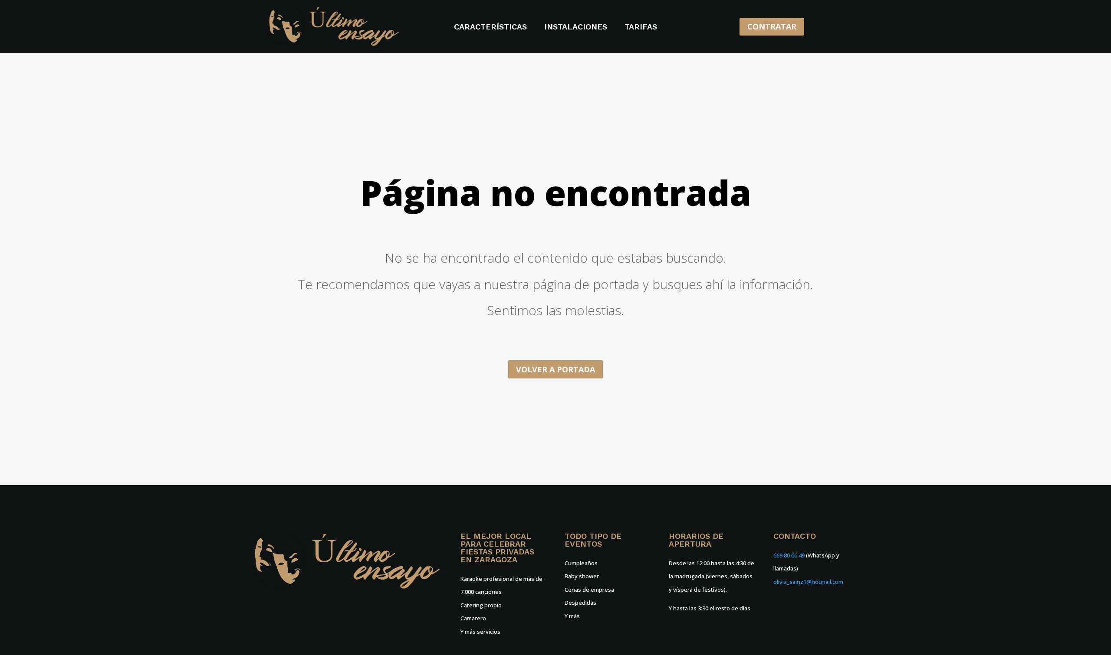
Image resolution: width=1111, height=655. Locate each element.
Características (490, 27)
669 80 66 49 (789, 555)
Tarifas (641, 27)
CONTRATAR (771, 26)
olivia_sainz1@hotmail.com (808, 582)
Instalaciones (575, 27)
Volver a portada (555, 369)
